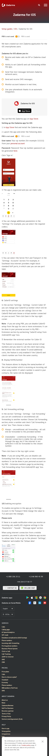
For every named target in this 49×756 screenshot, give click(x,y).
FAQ (3, 737)
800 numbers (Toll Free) (10, 688)
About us (5, 700)
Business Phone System (9, 649)
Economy (5, 682)
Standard (5, 680)
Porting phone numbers (9, 646)
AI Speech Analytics (8, 632)
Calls (3, 627)
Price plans (5, 672)
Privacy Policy (6, 716)
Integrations (6, 734)
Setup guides (7, 29)
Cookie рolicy (25, 745)
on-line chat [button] (29, 588)
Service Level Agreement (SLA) (12, 719)
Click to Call (6, 651)
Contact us (12, 588)
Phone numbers (7, 640)
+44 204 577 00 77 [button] (24, 582)
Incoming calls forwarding (10, 643)
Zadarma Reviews (7, 705)
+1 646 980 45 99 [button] (36, 576)
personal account (17, 143)
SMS (3, 659)
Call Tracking (6, 654)
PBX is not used (8, 36)
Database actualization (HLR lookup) (14, 638)
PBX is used (25, 36)
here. (16, 151)
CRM (3, 662)
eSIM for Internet (8, 657)
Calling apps (6, 630)
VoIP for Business (7, 708)
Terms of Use (6, 714)
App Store (34, 119)
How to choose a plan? (9, 677)
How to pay (5, 728)
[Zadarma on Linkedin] (39, 603)
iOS (15, 29)
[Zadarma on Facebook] (29, 603)
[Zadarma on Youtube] (44, 603)
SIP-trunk (5, 635)
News (3, 703)
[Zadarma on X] (34, 603)
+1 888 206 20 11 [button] (13, 576)
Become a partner (8, 711)
